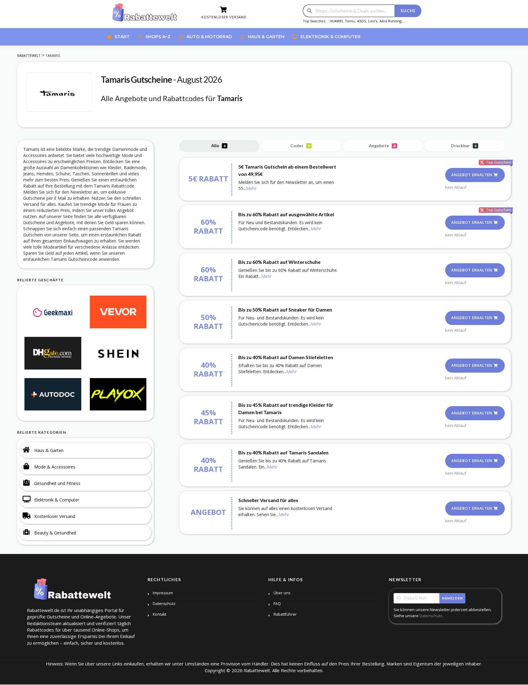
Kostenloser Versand (54, 516)
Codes (300, 145)
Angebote (382, 145)
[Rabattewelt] (145, 14)
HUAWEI (336, 21)
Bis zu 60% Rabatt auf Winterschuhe (279, 262)
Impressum (163, 593)
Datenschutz (164, 603)
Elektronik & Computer (56, 500)
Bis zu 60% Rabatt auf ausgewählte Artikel (286, 214)
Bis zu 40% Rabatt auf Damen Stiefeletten (285, 357)
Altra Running (391, 21)
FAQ (277, 603)
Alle (218, 145)
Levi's (372, 21)
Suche (408, 10)
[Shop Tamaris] (59, 92)
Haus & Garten (49, 450)
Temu (350, 21)
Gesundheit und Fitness (57, 483)
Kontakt (159, 614)
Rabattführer (285, 614)
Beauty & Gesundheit (55, 533)
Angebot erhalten (472, 174)
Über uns (281, 593)
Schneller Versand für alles (268, 500)
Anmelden (452, 598)
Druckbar (463, 145)
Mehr (251, 188)
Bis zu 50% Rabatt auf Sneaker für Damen (285, 309)
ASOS (361, 21)
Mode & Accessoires (54, 467)
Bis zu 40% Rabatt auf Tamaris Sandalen (283, 452)
